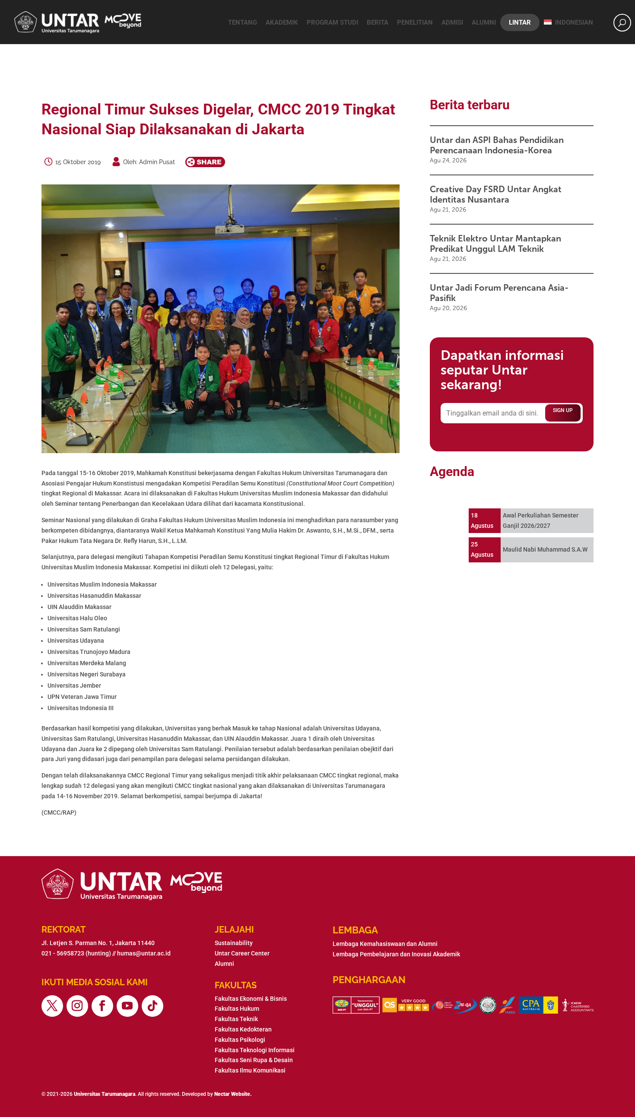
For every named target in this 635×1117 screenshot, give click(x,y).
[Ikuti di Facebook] (102, 1006)
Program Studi (332, 22)
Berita (377, 22)
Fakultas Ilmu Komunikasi (250, 1070)
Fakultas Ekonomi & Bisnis (251, 998)
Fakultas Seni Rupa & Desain (254, 1060)
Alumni (484, 22)
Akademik (282, 22)
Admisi (452, 22)
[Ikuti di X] (52, 1006)
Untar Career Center (242, 953)
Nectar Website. (233, 1094)
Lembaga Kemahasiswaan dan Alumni (385, 943)
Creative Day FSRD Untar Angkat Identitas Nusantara (496, 194)
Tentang (242, 22)
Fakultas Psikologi (240, 1039)
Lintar (520, 22)
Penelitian (415, 22)
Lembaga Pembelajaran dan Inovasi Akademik (396, 954)
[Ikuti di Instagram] (77, 1006)
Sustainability (234, 942)
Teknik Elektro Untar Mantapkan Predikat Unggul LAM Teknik (495, 243)
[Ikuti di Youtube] (127, 1006)
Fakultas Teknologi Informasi (255, 1050)
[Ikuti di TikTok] (152, 1006)
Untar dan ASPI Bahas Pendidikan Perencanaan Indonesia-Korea (497, 145)
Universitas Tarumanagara (104, 1094)
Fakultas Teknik (236, 1018)
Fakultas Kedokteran (243, 1029)
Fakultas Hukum (237, 1008)
